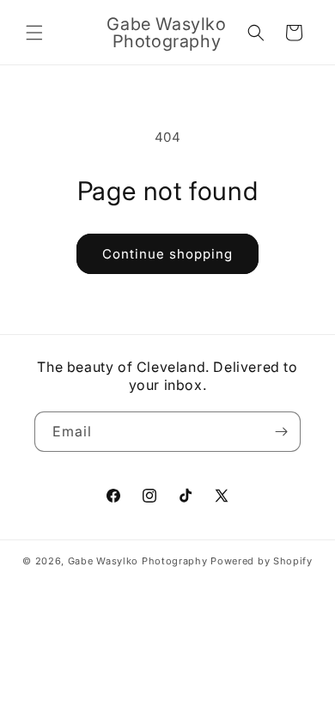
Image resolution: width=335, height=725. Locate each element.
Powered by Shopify (261, 561)
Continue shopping (167, 254)
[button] (34, 33)
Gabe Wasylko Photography (138, 561)
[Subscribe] (281, 431)
